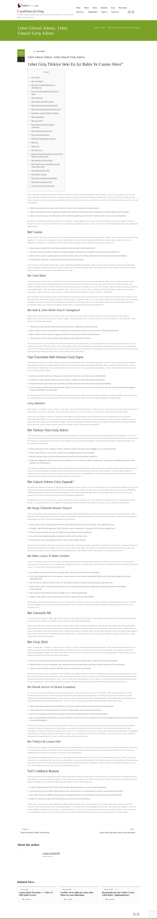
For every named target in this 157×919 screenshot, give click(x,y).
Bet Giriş (34, 142)
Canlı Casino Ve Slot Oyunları (43, 186)
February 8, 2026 (66, 889)
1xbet (70, 270)
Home (79, 8)
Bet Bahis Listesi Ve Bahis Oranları (45, 113)
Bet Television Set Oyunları (42, 160)
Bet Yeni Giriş (36, 150)
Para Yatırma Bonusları (40, 170)
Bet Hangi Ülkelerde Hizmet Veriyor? (46, 109)
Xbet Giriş (35, 146)
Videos (95, 8)
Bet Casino (35, 77)
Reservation (123, 8)
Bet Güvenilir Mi (37, 117)
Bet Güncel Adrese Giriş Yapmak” (44, 105)
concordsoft (40, 51)
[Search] (123, 12)
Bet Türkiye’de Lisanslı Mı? (41, 131)
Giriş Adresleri (37, 98)
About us (104, 12)
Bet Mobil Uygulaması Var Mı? (43, 138)
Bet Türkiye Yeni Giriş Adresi (42, 101)
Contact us (115, 12)
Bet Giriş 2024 (37, 121)
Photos (86, 8)
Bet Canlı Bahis (37, 81)
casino (103, 27)
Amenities (104, 8)
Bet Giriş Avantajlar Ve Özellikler (44, 178)
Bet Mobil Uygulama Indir (41, 182)
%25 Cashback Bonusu (40, 135)
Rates (113, 8)
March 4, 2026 (24, 889)
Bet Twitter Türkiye (39, 174)
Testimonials (92, 12)
